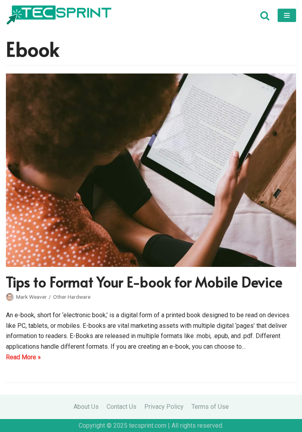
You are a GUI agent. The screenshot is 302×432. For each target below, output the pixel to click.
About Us (86, 406)
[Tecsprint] (58, 15)
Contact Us (121, 406)
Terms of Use (210, 406)
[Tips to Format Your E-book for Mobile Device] (151, 264)
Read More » (23, 358)
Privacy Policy (164, 406)
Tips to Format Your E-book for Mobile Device (144, 281)
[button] (265, 15)
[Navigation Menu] (287, 15)
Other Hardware (71, 297)
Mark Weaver (31, 297)
